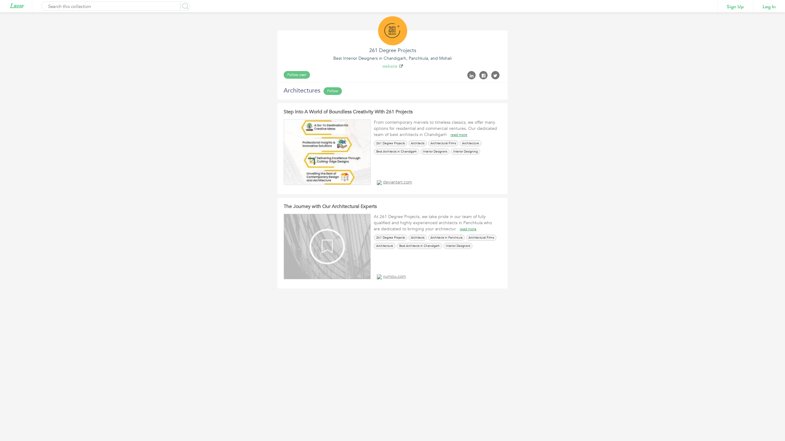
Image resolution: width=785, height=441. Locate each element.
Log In (769, 7)
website (389, 66)
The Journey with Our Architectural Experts (330, 206)
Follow (332, 91)
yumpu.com (394, 276)
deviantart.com (397, 182)
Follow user (296, 74)
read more (458, 134)
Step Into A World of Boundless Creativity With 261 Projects (348, 111)
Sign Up (735, 7)
